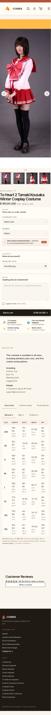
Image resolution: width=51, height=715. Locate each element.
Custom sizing (25, 405)
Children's (34, 415)
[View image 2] (19, 178)
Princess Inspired (9, 666)
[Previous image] (4, 93)
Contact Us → (7, 651)
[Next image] (47, 93)
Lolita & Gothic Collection (12, 694)
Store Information (9, 641)
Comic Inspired (8, 673)
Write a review (25, 585)
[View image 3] (32, 178)
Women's (9, 415)
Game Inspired (8, 676)
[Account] (34, 8)
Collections (6, 662)
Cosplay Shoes (8, 690)
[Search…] (28, 8)
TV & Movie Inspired (10, 680)
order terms (21, 304)
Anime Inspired (8, 669)
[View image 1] (6, 178)
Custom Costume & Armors (13, 683)
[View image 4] (45, 178)
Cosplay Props (8, 687)
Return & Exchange (9, 648)
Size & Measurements (11, 644)
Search (5, 634)
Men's (21, 415)
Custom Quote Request (11, 637)
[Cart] (40, 8)
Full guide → (26, 543)
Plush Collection (8, 697)
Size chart (9, 405)
